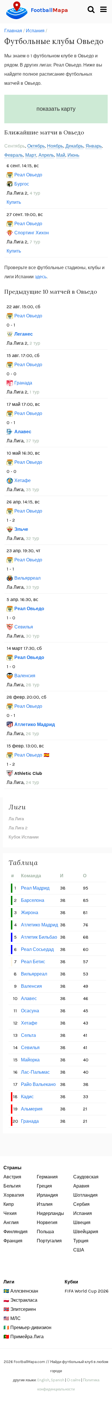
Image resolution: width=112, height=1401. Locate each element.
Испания (35, 30)
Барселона (32, 900)
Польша (45, 1231)
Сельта (28, 1035)
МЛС (15, 1318)
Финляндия (15, 1231)
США (78, 1250)
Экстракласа (23, 1300)
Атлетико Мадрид (34, 724)
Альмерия (32, 1109)
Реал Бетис (33, 961)
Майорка (30, 1060)
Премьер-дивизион (30, 1327)
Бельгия (12, 1186)
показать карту (56, 109)
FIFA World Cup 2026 (87, 1291)
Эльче (21, 529)
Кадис (27, 1096)
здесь (41, 276)
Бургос (21, 184)
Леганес (23, 334)
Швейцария (85, 1231)
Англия (11, 1222)
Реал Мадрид (35, 888)
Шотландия (85, 1195)
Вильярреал (27, 578)
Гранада (23, 383)
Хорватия (13, 1195)
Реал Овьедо (28, 175)
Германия (47, 1177)
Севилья (23, 627)
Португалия (49, 1240)
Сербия (81, 1204)
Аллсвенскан (24, 1291)
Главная (13, 30)
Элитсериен (23, 1309)
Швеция (81, 1222)
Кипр (8, 1204)
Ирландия (47, 1195)
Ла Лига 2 (18, 827)
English (43, 1380)
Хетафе (22, 480)
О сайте (73, 1380)
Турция (80, 1240)
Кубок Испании (23, 837)
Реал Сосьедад (37, 949)
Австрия (12, 1177)
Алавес (22, 431)
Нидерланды (50, 1213)
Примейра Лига (27, 1336)
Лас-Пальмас (35, 1072)
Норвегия (47, 1222)
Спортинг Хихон (31, 232)
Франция (12, 1240)
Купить (14, 202)
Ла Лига (16, 818)
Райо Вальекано (38, 1084)
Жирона (29, 912)
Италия (45, 1204)
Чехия (10, 1213)
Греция (44, 1186)
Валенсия (24, 675)
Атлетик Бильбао (39, 937)
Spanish (57, 1380)
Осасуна (30, 1010)
